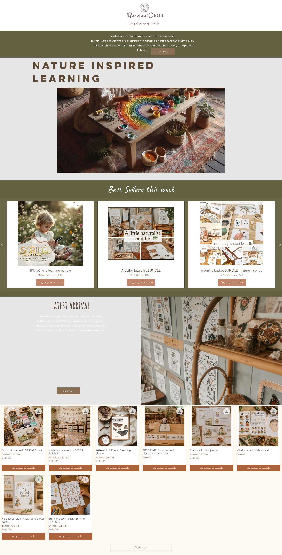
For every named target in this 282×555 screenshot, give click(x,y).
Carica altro (141, 547)
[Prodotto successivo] (280, 245)
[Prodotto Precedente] (2, 245)
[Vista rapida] (23, 426)
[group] (141, 244)
